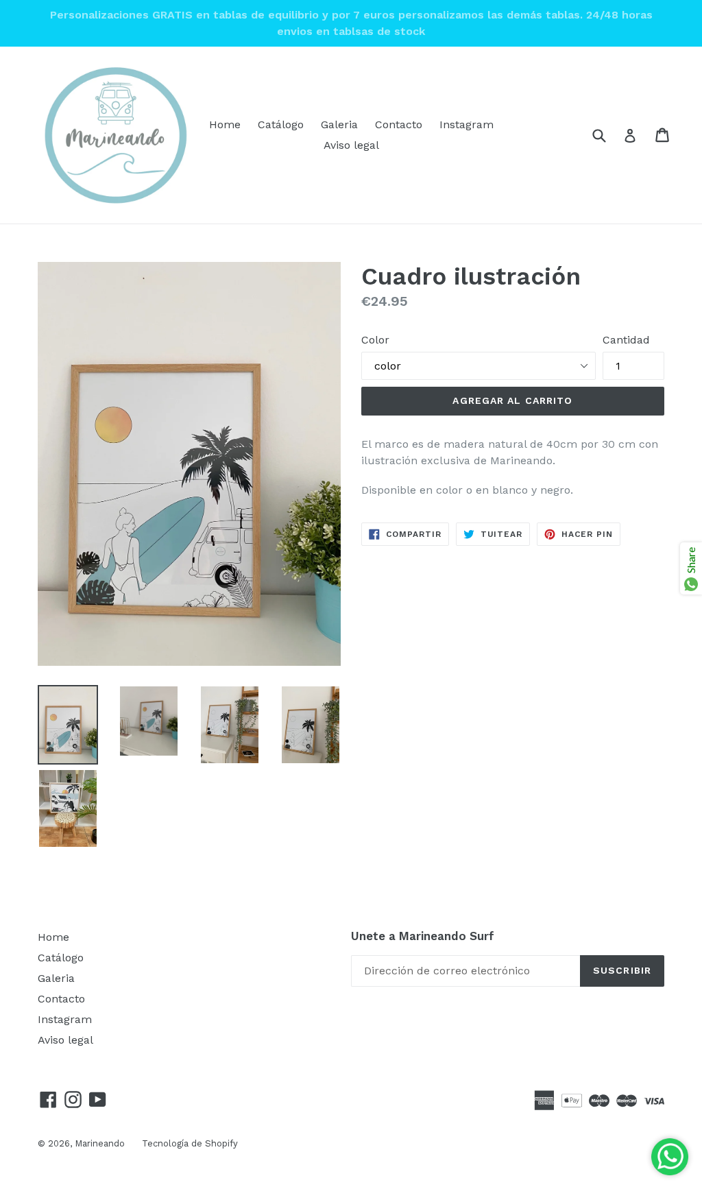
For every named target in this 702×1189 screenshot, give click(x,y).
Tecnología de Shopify (190, 1143)
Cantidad (626, 339)
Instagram (466, 124)
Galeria (339, 124)
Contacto (398, 124)
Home (225, 124)
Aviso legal (351, 145)
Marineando (100, 1143)
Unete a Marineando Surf (422, 936)
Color (375, 339)
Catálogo (281, 124)
